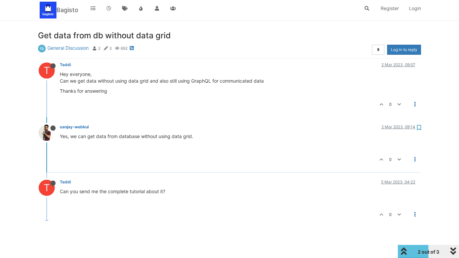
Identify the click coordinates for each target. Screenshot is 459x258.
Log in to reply (404, 49)
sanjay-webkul (74, 126)
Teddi (65, 64)
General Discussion (68, 48)
